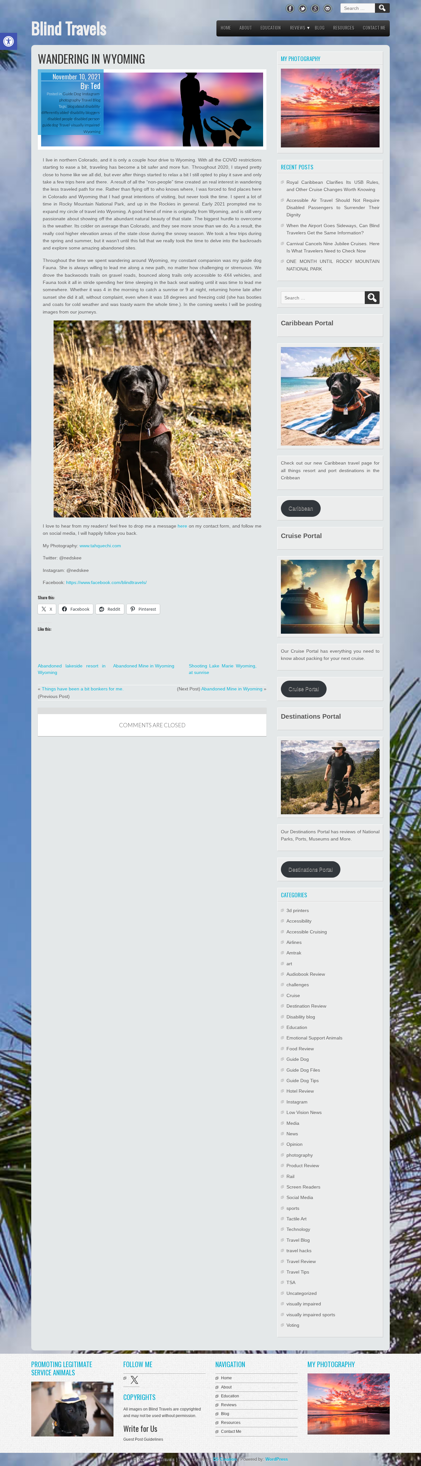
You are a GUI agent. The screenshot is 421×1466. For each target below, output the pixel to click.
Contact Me (374, 27)
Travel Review (301, 1261)
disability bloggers (85, 112)
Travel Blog (91, 100)
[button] (8, 41)
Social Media (299, 1197)
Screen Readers (303, 1187)
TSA (290, 1282)
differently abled (55, 112)
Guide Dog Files (303, 1070)
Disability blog (300, 1016)
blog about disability (83, 106)
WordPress (276, 1459)
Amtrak (293, 952)
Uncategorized (301, 1293)
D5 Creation (225, 1459)
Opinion (294, 1144)
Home (226, 27)
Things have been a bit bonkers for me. (83, 688)
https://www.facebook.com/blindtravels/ (106, 582)
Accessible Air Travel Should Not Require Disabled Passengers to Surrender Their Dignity (333, 208)
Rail (290, 1176)
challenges (297, 984)
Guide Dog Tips (302, 1080)
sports (292, 1208)
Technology (298, 1229)
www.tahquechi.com (100, 545)
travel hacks (298, 1250)
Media (292, 1123)
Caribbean (300, 508)
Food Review (300, 1048)
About (245, 27)
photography (69, 100)
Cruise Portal (303, 689)
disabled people (60, 118)
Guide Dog (71, 93)
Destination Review (306, 1006)
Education (270, 27)
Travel (64, 124)
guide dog (50, 124)
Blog (320, 27)
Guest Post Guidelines (143, 1439)
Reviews (297, 27)
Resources (343, 27)
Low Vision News (304, 1112)
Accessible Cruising (306, 931)
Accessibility (298, 921)
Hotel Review (300, 1091)
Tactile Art (296, 1218)
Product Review (302, 1165)
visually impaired (85, 124)
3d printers (297, 910)
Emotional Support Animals (314, 1037)
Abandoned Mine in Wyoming (143, 665)
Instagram (91, 93)
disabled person (87, 118)
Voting (292, 1325)
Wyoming (92, 131)
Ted (95, 85)
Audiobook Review (305, 974)
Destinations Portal (310, 869)
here (182, 526)
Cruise (293, 995)
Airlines (294, 942)
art (289, 963)
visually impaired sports (310, 1314)
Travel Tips (297, 1272)
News (292, 1133)
